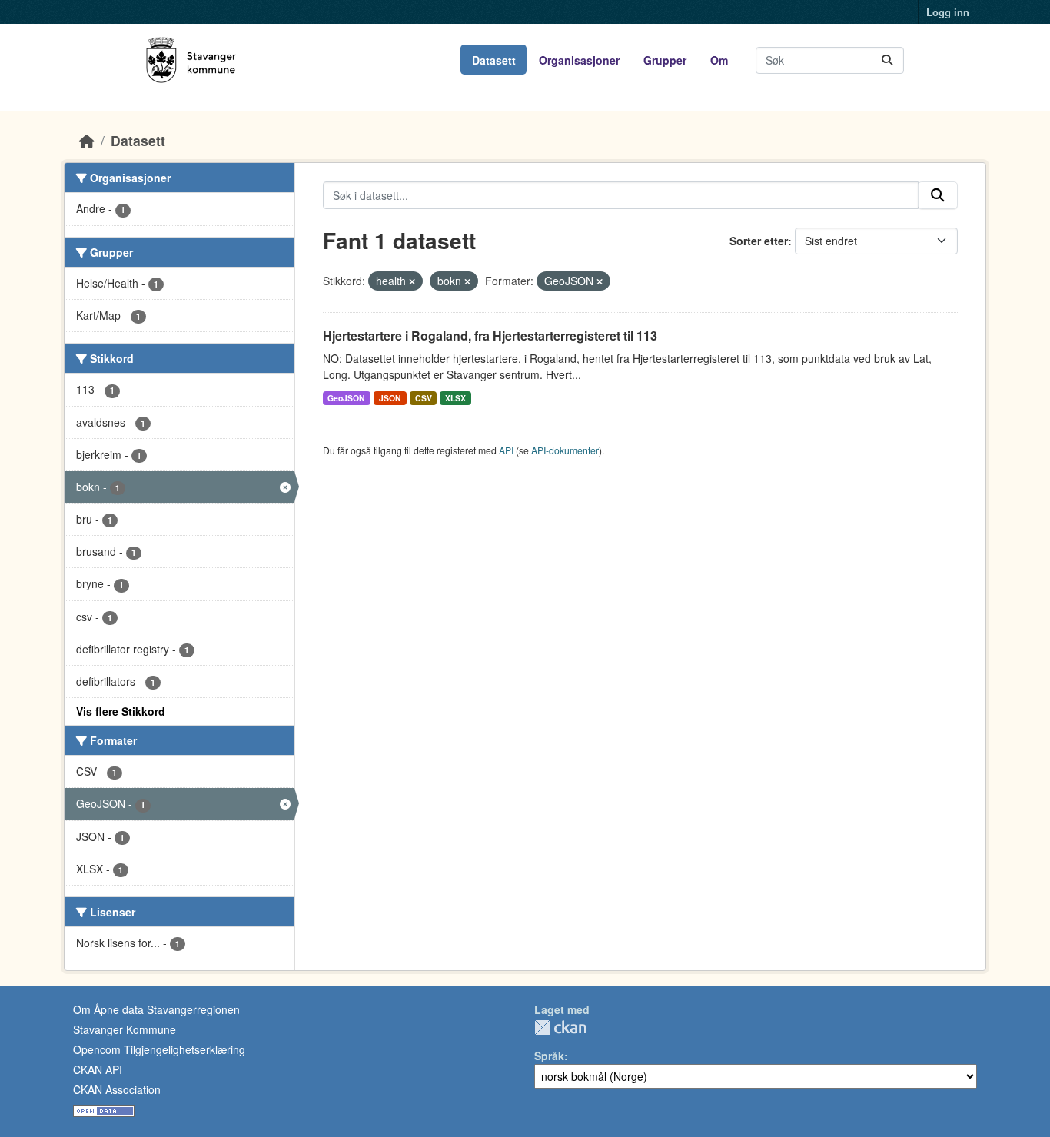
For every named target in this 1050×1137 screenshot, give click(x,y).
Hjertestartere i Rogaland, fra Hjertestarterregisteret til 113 (490, 335)
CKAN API (97, 1069)
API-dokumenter (565, 450)
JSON (390, 398)
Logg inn (947, 12)
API (506, 450)
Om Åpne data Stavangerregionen (156, 1009)
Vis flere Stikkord (120, 711)
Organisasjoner (579, 60)
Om (719, 60)
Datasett (494, 60)
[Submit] (887, 60)
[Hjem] (87, 140)
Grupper (664, 60)
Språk (549, 1055)
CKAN (560, 1027)
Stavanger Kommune (124, 1029)
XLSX (455, 398)
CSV (423, 398)
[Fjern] (412, 281)
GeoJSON (346, 398)
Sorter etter (758, 240)
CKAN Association (117, 1089)
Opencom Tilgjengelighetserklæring (159, 1049)
